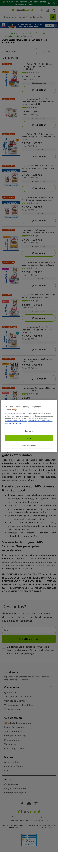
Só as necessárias (29, 445)
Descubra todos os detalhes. (16, 421)
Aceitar (29, 438)
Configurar (29, 431)
